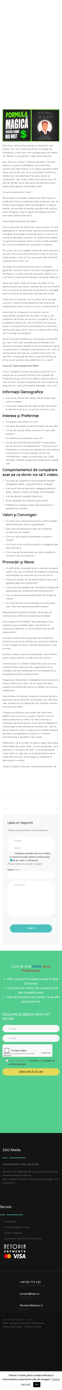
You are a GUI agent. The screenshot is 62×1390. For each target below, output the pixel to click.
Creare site (10, 1221)
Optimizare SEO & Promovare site (23, 1238)
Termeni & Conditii (19, 1323)
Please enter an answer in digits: (25, 863)
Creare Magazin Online (16, 1227)
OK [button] (36, 1384)
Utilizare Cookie (32, 1326)
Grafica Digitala (12, 1233)
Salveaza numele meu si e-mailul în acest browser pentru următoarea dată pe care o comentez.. (30, 857)
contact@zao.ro (29, 1293)
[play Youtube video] (31, 125)
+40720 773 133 (30, 1282)
